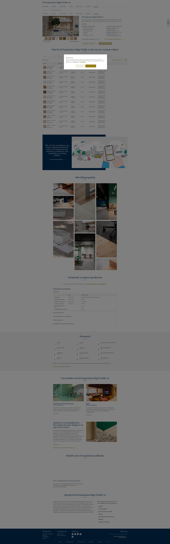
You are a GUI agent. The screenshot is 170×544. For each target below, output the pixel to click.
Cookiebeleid (82, 62)
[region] (85, 61)
